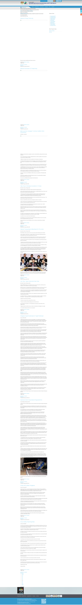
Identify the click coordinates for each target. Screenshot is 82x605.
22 (22, 583)
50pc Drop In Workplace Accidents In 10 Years (30, 186)
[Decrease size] (22, 592)
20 (22, 581)
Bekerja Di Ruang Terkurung (26, 18)
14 (22, 576)
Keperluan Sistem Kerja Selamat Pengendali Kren (31, 400)
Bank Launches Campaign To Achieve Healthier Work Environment (32, 131)
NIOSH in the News (51, 30)
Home (21, 10)
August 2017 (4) (53, 18)
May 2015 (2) (52, 20)
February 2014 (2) (53, 23)
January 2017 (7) (53, 19)
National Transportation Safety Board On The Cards (32, 229)
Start (22, 573)
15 (22, 577)
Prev (22, 574)
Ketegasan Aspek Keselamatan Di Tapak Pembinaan (32, 316)
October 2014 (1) (53, 21)
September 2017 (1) (53, 17)
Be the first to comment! (23, 64)
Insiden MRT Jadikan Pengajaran (27, 485)
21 (22, 582)
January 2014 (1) (53, 24)
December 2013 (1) (53, 25)
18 (22, 579)
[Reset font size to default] (21, 592)
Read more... (22, 65)
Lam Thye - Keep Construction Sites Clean (29, 281)
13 (22, 575)
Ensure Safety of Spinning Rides (27, 521)
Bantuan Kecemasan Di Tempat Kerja (28, 68)
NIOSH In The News (30, 10)
